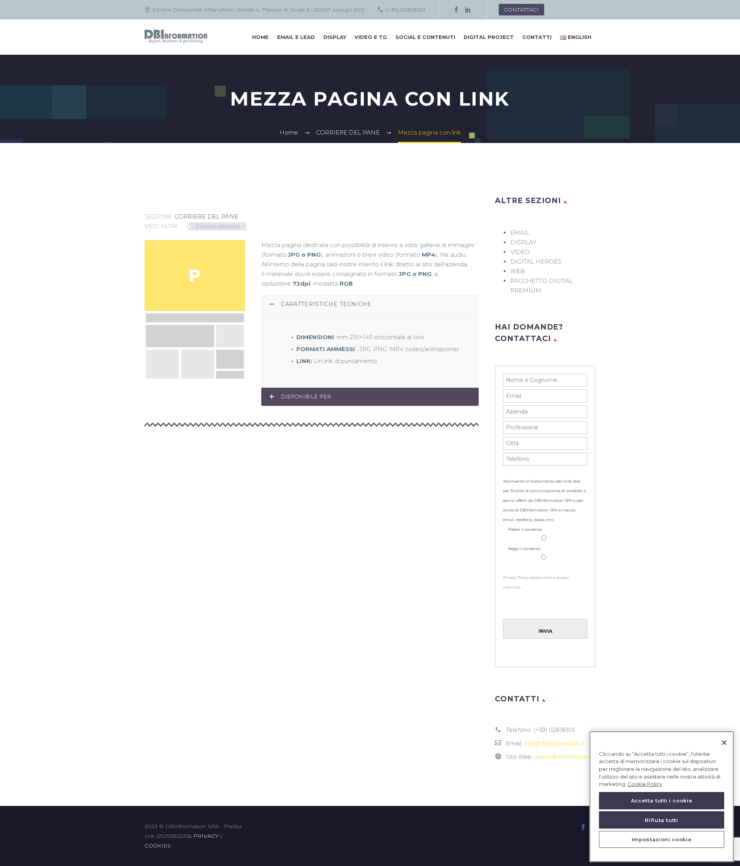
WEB (517, 271)
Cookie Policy (644, 784)
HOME (260, 37)
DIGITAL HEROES (536, 261)
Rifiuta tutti (661, 820)
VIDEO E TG (371, 37)
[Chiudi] (724, 742)
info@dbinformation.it (554, 743)
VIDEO (520, 252)
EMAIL (520, 232)
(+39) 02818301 (406, 9)
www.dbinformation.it (565, 756)
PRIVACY (206, 836)
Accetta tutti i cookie (661, 801)
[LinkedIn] (468, 10)
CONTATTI (537, 37)
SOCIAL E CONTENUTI (425, 37)
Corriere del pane (218, 226)
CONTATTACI (521, 9)
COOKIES (158, 845)
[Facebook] (456, 10)
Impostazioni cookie (661, 840)
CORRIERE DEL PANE (206, 216)
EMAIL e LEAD (296, 37)
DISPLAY (334, 37)
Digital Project (489, 37)
